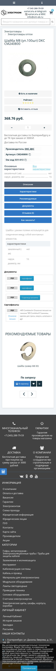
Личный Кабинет (12, 616)
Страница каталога (30, 297)
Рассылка (8, 629)
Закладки (8, 624)
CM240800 (22, 154)
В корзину (23, 383)
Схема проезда (11, 510)
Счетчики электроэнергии (17, 598)
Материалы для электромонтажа (21, 577)
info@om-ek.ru (35, 17)
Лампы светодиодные (15, 586)
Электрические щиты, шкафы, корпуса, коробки (24, 604)
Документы (28, 205)
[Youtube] (35, 475)
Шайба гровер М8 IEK (28, 366)
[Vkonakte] (20, 475)
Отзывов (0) (28, 213)
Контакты (8, 527)
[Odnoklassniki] (26, 475)
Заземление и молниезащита (19, 560)
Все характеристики (41, 167)
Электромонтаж (11, 506)
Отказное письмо (12, 317)
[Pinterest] (30, 475)
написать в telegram (35, 11)
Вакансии (8, 497)
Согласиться (29, 668)
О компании (9, 489)
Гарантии (8, 501)
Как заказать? (28, 220)
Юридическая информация (18, 514)
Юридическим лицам (15, 519)
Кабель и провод (12, 573)
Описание (28, 184)
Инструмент (9, 564)
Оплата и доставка (13, 493)
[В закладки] (33, 384)
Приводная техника (14, 590)
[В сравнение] (39, 384)
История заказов (12, 620)
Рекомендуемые (28, 198)
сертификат (27, 278)
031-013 (19, 159)
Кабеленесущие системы (17, 568)
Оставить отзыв (29, 109)
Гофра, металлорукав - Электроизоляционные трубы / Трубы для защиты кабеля (26, 553)
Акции (6, 540)
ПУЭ (5, 523)
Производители (11, 536)
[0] (51, 13)
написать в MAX (36, 14)
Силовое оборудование (16, 594)
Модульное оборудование (17, 581)
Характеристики (28, 191)
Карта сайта (9, 531)
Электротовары (13, 31)
